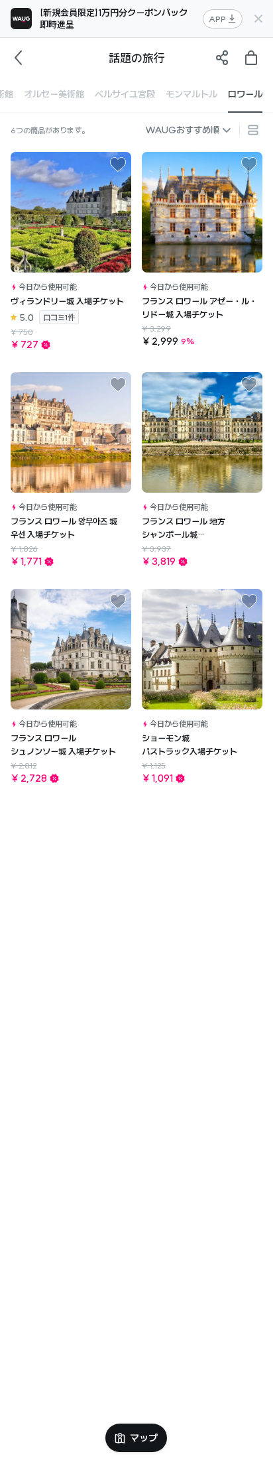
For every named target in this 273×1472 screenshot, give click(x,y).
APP (217, 19)
